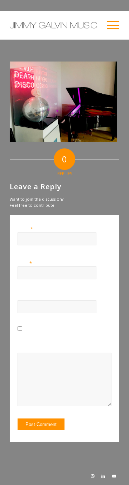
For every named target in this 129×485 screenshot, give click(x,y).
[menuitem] (109, 25)
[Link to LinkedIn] (103, 476)
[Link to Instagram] (92, 476)
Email (25, 263)
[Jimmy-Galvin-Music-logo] (53, 25)
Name (25, 229)
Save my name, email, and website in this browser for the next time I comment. (68, 341)
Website (25, 297)
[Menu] (109, 25)
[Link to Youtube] (114, 476)
